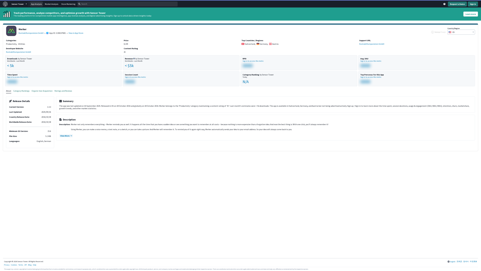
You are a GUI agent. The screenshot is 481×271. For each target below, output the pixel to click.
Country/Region (453, 28)
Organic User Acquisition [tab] (42, 91)
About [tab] (8, 91)
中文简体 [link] (473, 261)
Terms (20, 265)
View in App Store (76, 33)
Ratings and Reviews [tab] (63, 91)
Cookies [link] (14, 265)
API (25, 265)
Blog (30, 265)
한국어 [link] (466, 261)
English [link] (452, 261)
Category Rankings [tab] (21, 91)
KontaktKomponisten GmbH (31, 33)
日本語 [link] (459, 261)
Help (34, 265)
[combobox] (127, 4)
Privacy (7, 265)
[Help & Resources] (444, 4)
